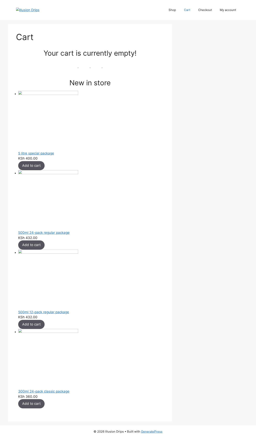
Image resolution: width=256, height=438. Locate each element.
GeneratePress (151, 431)
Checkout (205, 10)
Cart (187, 10)
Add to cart (31, 166)
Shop (172, 10)
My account (228, 10)
